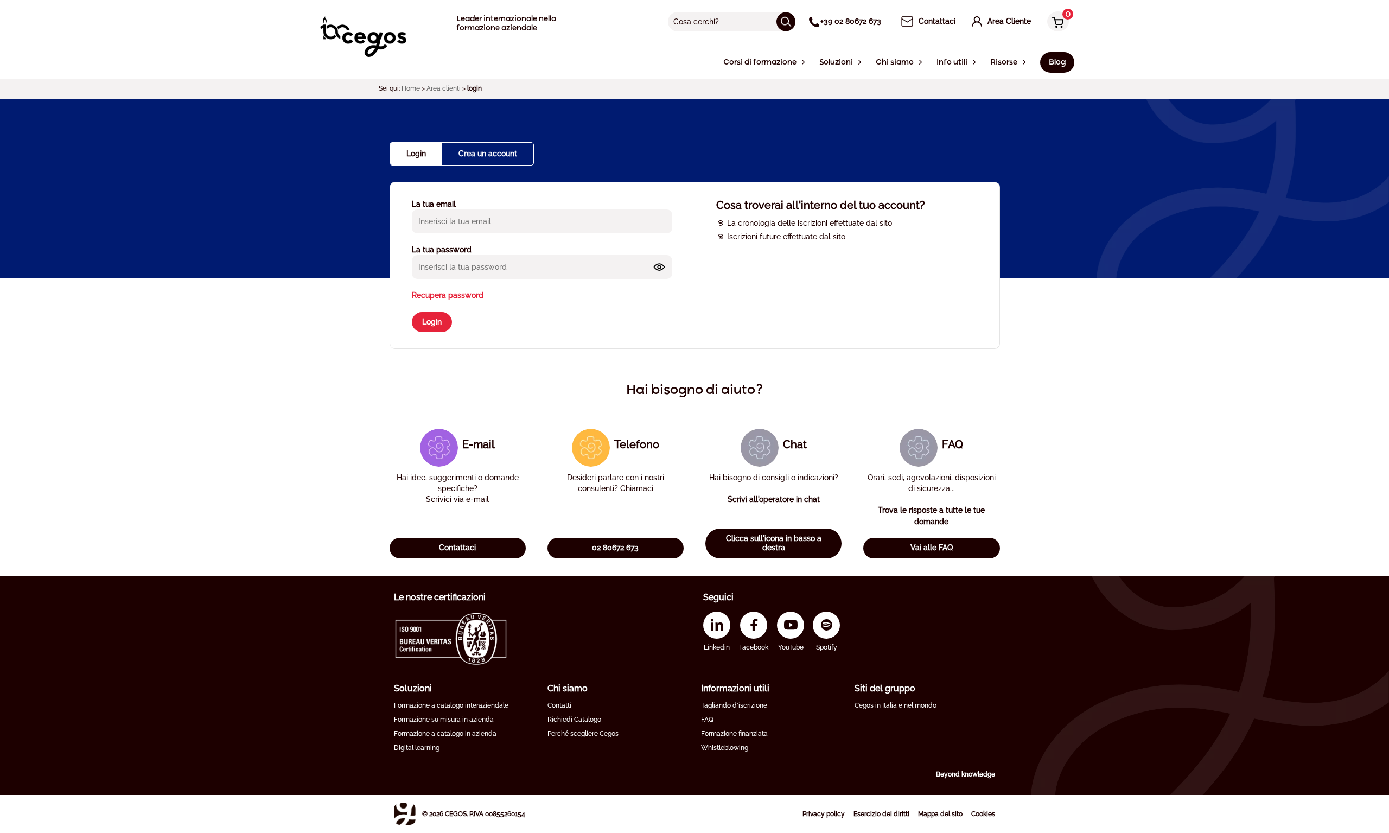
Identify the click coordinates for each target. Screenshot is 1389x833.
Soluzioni (413, 688)
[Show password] (659, 267)
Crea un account (487, 153)
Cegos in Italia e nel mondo (895, 705)
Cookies (983, 814)
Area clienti (443, 88)
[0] (1055, 22)
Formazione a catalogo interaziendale (451, 705)
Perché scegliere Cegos (583, 733)
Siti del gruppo (885, 688)
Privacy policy (823, 814)
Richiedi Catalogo (574, 719)
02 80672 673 (615, 547)
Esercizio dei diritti (881, 814)
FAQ (707, 719)
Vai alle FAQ (931, 547)
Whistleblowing (724, 748)
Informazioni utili (735, 688)
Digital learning (416, 748)
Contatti (559, 705)
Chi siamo (567, 688)
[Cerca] (785, 21)
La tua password (442, 249)
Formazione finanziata (734, 733)
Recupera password (447, 295)
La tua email (434, 204)
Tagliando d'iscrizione (734, 705)
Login (432, 321)
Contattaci (457, 547)
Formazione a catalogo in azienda (445, 733)
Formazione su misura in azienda (444, 719)
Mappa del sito (940, 814)
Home (411, 88)
